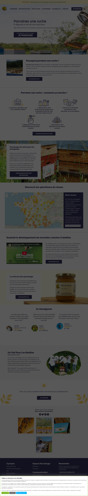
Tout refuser (12, 492)
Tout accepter (5, 492)
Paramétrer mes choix (21, 492)
